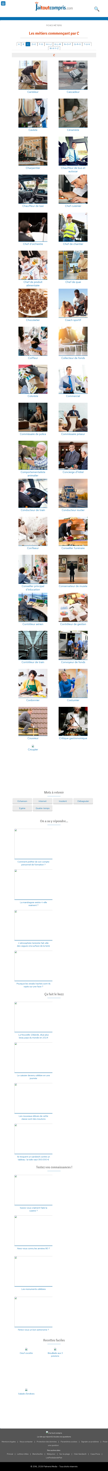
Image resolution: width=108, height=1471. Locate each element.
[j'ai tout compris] (54, 6)
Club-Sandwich (80, 1454)
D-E (34, 44)
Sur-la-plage (64, 1454)
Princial (10, 1454)
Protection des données (47, 1441)
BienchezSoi (38, 1454)
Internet (42, 801)
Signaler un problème (90, 1441)
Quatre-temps (43, 808)
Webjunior (51, 1454)
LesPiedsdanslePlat (54, 1457)
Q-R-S (77, 44)
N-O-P (67, 44)
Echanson (22, 801)
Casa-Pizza (95, 1454)
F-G (41, 44)
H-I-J (48, 44)
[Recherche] (97, 8)
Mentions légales (9, 1441)
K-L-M (58, 44)
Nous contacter (26, 1441)
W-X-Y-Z (54, 48)
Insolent (63, 801)
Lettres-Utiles (22, 1454)
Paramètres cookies (69, 1441)
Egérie (22, 808)
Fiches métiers (54, 25)
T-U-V (87, 44)
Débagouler (83, 801)
